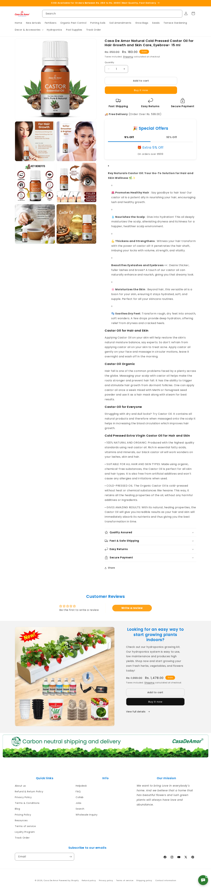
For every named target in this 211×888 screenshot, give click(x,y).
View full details (136, 711)
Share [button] (111, 567)
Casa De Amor (51, 880)
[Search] (178, 13)
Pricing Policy (23, 814)
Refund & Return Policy (29, 791)
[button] (29, 29)
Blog (17, 808)
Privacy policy (106, 880)
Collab (80, 797)
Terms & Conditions (27, 803)
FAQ (78, 791)
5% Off (129, 137)
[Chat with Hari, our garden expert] (203, 880)
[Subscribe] (70, 857)
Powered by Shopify (69, 880)
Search (80, 808)
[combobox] (112, 13)
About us (20, 785)
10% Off (171, 137)
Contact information (165, 880)
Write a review (132, 608)
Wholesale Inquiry (86, 814)
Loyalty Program (25, 832)
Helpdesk (81, 785)
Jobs (78, 803)
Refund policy (89, 880)
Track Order (22, 837)
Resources (21, 820)
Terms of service (25, 826)
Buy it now (141, 90)
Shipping (128, 56)
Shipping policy (144, 880)
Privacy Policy (23, 797)
